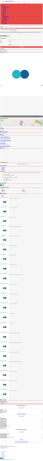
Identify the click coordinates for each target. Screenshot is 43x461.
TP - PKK (4, 8)
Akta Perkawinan (5, 23)
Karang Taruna (4, 9)
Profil (2, 5)
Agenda (2, 128)
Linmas (4, 10)
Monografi (3, 15)
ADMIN (1, 50)
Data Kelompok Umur (5, 20)
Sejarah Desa (4, 6)
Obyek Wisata (4, 13)
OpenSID (42, 126)
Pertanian (4, 12)
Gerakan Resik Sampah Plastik (5, 140)
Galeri (2, 134)
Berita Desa (16, 29)
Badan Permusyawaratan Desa (6, 7)
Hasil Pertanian (3, 169)
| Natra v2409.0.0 (10, 459)
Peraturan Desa (3, 455)
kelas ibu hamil (3, 143)
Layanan (2, 21)
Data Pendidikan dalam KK (6, 16)
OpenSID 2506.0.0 (6, 459)
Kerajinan (4, 14)
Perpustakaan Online (4, 167)
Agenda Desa (3, 168)
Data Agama (4, 18)
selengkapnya (16, 172)
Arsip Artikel (3, 193)
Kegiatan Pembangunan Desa (5, 137)
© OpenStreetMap (39, 126)
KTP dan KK (4, 22)
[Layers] (41, 120)
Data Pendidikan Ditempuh (6, 17)
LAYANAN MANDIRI (4, 50)
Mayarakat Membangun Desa (5, 146)
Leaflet (36, 126)
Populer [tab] (2, 195)
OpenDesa (2, 459)
